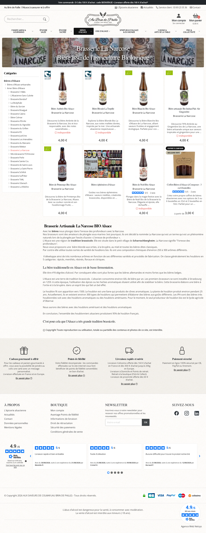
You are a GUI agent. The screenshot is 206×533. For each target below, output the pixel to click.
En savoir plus (23, 378)
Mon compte (57, 410)
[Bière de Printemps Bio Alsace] (62, 164)
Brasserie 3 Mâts (18, 91)
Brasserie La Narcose (20, 150)
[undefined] (26, 461)
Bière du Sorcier (18, 106)
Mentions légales (13, 427)
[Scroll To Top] (201, 528)
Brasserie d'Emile (18, 121)
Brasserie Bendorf (19, 99)
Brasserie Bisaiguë (19, 110)
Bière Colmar (16, 117)
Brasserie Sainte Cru (20, 161)
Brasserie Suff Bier (19, 175)
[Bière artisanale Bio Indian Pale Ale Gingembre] (184, 88)
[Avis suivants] (200, 456)
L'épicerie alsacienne (15, 410)
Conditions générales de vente (67, 431)
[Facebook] (176, 413)
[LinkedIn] (196, 413)
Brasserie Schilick (18, 172)
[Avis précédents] (30, 456)
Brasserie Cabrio (18, 113)
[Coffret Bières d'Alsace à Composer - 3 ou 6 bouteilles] (184, 164)
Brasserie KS (16, 132)
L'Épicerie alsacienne (128, 7)
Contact (197, 7)
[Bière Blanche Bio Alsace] (144, 88)
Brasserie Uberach (19, 183)
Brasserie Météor (18, 146)
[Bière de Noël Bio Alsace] (144, 164)
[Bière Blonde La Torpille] (103, 88)
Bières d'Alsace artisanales (19, 84)
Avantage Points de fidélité (65, 414)
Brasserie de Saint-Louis (21, 164)
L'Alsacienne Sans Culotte (22, 95)
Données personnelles (16, 423)
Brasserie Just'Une (19, 135)
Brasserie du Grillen (19, 128)
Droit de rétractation (62, 423)
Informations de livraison (64, 418)
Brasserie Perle (17, 157)
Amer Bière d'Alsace (16, 88)
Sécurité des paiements (63, 427)
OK (145, 422)
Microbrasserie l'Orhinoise (22, 153)
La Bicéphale (16, 102)
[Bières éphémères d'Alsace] (103, 164)
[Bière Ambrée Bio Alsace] (62, 88)
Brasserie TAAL (17, 179)
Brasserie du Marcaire (20, 143)
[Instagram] (186, 413)
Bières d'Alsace (12, 80)
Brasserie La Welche (20, 186)
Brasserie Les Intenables (21, 139)
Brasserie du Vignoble (20, 124)
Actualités (148, 7)
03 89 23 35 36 (173, 7)
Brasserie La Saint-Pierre (22, 168)
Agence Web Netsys (191, 526)
